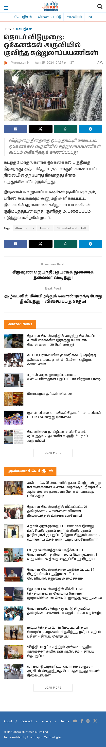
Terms (65, 721)
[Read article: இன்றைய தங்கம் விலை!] (13, 399)
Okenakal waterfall (71, 228)
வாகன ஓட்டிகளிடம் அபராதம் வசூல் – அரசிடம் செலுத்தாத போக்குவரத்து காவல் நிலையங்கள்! (63, 671)
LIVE (90, 17)
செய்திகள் (23, 17)
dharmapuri (24, 228)
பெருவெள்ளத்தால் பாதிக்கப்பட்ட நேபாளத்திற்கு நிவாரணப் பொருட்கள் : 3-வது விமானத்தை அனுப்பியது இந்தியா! (63, 555)
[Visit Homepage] (50, 6)
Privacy (47, 721)
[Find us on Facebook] (82, 721)
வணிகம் (74, 17)
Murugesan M (20, 62)
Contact (27, 721)
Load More (53, 453)
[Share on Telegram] (90, 129)
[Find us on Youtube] (75, 721)
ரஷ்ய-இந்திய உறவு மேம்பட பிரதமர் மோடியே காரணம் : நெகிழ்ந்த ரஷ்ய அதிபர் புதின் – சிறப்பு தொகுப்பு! (64, 632)
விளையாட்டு (49, 17)
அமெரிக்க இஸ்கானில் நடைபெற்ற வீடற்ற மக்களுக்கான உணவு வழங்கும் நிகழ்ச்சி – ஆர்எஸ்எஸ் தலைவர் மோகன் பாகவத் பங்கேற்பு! (64, 489)
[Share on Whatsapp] (65, 129)
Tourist (45, 228)
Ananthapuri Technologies (44, 737)
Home (8, 29)
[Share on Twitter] (40, 129)
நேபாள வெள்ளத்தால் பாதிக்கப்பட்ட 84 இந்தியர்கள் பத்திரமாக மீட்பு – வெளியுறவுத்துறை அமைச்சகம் (60, 574)
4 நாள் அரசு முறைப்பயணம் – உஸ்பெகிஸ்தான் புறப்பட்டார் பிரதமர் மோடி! (64, 377)
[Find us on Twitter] (95, 721)
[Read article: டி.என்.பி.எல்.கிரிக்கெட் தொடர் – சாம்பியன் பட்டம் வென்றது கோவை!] (13, 418)
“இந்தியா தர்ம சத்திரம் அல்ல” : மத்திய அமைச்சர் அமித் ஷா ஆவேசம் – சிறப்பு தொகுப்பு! (60, 651)
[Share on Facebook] (15, 129)
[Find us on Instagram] (88, 721)
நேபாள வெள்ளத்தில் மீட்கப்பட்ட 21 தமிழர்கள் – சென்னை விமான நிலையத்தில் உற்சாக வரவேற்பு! (57, 511)
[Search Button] (99, 6)
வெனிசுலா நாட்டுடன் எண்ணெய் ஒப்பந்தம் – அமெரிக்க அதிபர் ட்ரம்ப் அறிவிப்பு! (57, 436)
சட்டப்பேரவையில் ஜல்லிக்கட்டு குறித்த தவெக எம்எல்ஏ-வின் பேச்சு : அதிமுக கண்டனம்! (61, 360)
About (8, 721)
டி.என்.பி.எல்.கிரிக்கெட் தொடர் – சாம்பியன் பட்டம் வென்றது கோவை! (64, 415)
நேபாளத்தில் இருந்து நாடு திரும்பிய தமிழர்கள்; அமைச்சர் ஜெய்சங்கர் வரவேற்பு (64, 611)
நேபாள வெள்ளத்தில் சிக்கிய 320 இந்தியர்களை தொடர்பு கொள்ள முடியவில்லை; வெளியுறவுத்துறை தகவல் (64, 594)
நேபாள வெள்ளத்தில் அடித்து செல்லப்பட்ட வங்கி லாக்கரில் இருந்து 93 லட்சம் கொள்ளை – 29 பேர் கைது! (64, 340)
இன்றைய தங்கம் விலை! (49, 393)
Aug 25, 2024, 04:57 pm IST (54, 62)
